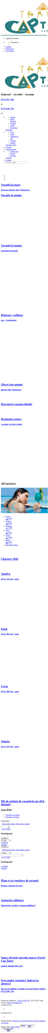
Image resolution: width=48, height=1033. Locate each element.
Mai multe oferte (12, 545)
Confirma (4, 843)
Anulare (4, 845)
